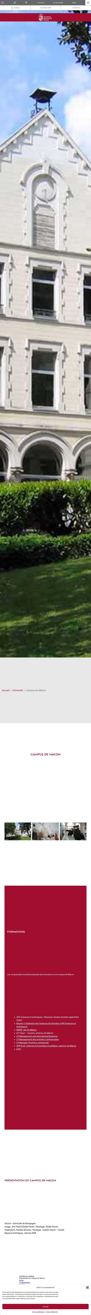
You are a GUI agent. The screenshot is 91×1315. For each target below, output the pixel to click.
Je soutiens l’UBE (45, 8)
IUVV (18, 1049)
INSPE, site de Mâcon (26, 1030)
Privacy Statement (52, 1312)
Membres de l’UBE (58, 2)
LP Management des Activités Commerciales (37, 1039)
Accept (45, 1307)
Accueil (5, 690)
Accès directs (40, 2)
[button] (87, 1287)
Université (17, 690)
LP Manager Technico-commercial (32, 1042)
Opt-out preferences (38, 1312)
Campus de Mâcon (36, 690)
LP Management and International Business (37, 1036)
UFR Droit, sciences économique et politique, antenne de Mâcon (46, 1046)
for (74, 2)
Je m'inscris (76, 8)
